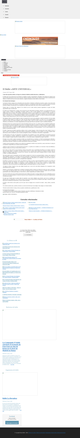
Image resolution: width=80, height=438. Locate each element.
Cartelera (5, 64)
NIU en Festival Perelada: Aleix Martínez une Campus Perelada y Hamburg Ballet (11, 280)
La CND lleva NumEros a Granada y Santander (12, 294)
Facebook (7, 8)
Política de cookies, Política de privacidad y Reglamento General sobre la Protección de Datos (46, 432)
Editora (5, 68)
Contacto (5, 70)
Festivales (6, 65)
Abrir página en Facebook (12, 423)
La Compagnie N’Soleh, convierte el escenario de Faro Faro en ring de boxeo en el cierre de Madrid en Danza (11, 346)
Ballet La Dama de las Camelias (10, 213)
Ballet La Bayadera (9, 398)
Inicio (5, 61)
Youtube (6, 14)
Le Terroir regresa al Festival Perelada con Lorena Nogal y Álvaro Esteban (11, 254)
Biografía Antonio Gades (9, 214)
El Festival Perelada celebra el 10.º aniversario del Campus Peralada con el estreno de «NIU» (10, 263)
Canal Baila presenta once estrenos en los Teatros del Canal (11, 247)
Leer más (12, 364)
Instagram (7, 5)
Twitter (6, 11)
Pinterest (6, 17)
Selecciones (6, 212)
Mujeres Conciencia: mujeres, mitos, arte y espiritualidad (11, 301)
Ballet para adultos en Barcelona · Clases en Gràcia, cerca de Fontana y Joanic (11, 288)
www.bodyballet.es (28, 234)
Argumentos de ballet (8, 67)
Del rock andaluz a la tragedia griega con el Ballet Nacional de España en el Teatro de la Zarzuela (11, 273)
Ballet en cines (7, 66)
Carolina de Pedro (7, 69)
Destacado (6, 63)
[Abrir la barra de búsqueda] (2, 73)
